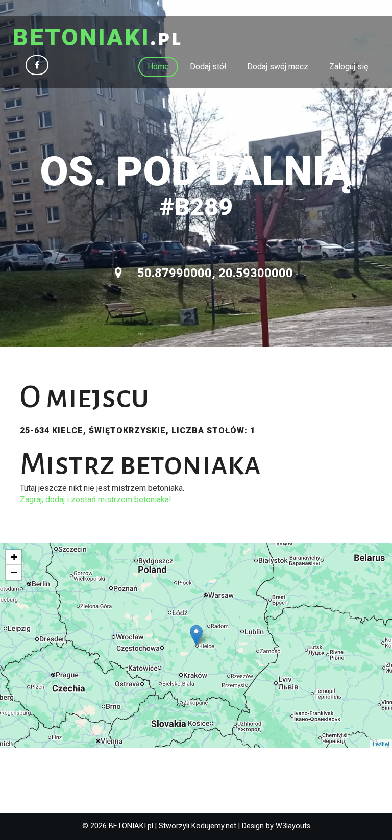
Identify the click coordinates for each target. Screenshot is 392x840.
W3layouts (293, 826)
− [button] (14, 572)
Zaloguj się (348, 66)
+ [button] (14, 557)
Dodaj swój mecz (277, 66)
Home (158, 66)
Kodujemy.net (213, 826)
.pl (97, 38)
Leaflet (381, 743)
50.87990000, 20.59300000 (213, 273)
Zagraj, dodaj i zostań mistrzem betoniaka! (96, 499)
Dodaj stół (208, 66)
